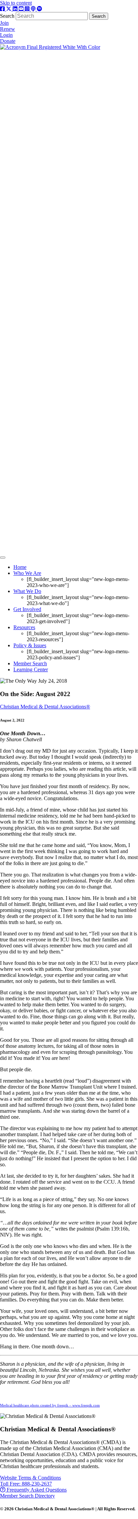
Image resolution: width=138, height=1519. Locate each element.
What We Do (27, 591)
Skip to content (16, 3)
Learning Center (30, 669)
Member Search (30, 663)
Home (19, 567)
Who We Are (27, 573)
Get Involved (27, 609)
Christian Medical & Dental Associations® (45, 706)
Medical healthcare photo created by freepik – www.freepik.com (50, 1405)
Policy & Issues (29, 645)
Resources (24, 627)
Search (8, 16)
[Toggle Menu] (2, 558)
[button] (30, 1478)
